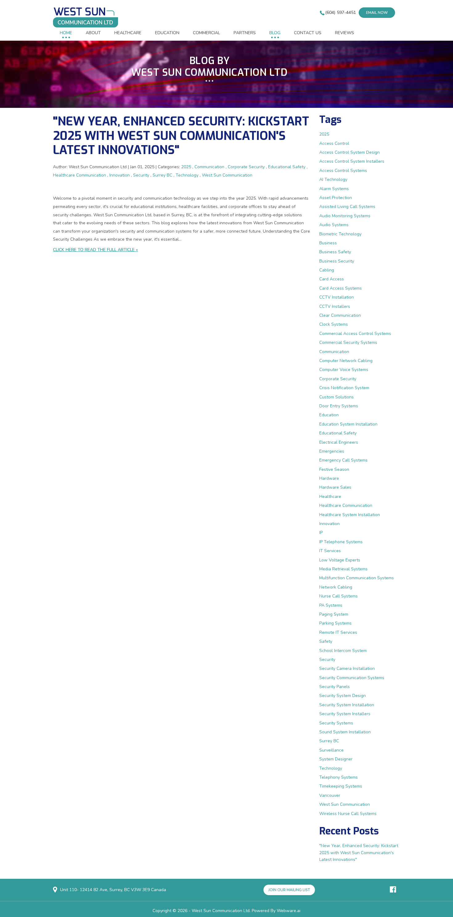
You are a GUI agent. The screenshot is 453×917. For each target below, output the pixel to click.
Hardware (329, 478)
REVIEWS (344, 33)
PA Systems (330, 605)
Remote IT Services (338, 632)
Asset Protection (335, 198)
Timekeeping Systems (340, 786)
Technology (187, 175)
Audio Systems (334, 225)
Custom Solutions (336, 397)
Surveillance (331, 750)
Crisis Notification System (344, 388)
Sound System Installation (345, 732)
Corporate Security (246, 167)
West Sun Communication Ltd (221, 911)
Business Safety (335, 252)
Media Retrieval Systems (343, 569)
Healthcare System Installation (349, 515)
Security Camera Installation (347, 668)
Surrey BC (162, 175)
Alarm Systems (334, 189)
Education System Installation (348, 424)
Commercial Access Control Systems (355, 333)
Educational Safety (286, 167)
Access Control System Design (349, 152)
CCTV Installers (334, 306)
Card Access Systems (340, 288)
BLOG (274, 33)
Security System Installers (344, 714)
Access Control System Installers (351, 161)
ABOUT (93, 33)
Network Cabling (335, 587)
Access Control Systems (343, 170)
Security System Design (342, 696)
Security (141, 175)
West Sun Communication (227, 175)
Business (328, 243)
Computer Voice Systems (343, 370)
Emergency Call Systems (343, 460)
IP (321, 533)
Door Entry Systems (338, 406)
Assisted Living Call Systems (347, 207)
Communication (209, 167)
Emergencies (331, 451)
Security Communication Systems (351, 678)
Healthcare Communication (79, 175)
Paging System (333, 614)
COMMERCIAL (206, 33)
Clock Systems (333, 324)
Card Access (331, 279)
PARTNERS (245, 33)
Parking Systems (335, 623)
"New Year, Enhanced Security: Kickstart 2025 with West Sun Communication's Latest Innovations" (181, 135)
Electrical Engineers (338, 442)
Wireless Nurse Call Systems (348, 814)
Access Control (334, 143)
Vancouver (329, 795)
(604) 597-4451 (340, 12)
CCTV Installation (336, 297)
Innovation (119, 175)
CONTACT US (307, 33)
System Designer (336, 759)
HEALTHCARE (127, 33)
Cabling (326, 270)
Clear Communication (340, 315)
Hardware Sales (335, 487)
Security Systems (336, 723)
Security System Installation (346, 705)
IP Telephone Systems (341, 542)
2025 (186, 167)
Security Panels (334, 687)
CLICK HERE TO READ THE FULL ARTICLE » (95, 250)
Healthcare (330, 496)
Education (329, 415)
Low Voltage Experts (339, 560)
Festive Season (334, 469)
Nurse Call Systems (338, 596)
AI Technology (333, 179)
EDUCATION (167, 33)
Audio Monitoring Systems (344, 216)
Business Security (336, 261)
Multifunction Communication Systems (356, 578)
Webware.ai (288, 911)
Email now (377, 12)
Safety (325, 641)
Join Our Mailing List (289, 889)
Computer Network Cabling (346, 361)
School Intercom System (343, 651)
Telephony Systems (338, 777)
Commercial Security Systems (348, 342)
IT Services (330, 551)
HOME (66, 33)
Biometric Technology (340, 234)
